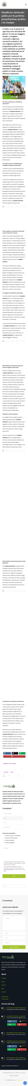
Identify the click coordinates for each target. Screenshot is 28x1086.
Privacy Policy (4, 999)
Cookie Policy (4, 997)
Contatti (3, 992)
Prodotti (3, 985)
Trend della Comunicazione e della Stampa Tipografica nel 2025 (16, 1041)
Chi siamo (3, 978)
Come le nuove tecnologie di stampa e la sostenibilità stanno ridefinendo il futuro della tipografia (16, 1007)
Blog (2, 988)
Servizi (3, 982)
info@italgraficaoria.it (19, 1080)
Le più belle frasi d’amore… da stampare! (15, 1016)
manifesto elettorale (10, 763)
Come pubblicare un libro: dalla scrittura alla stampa (16, 1032)
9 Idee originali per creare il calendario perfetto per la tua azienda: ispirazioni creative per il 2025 (16, 1057)
